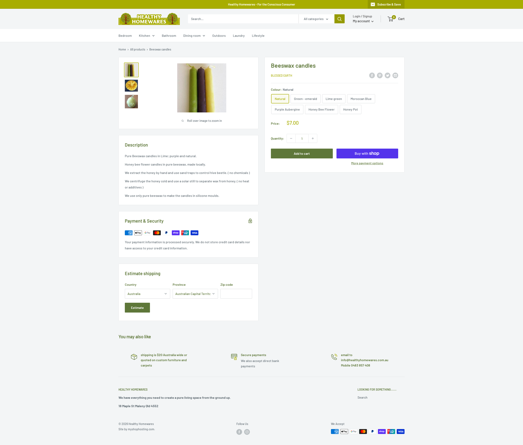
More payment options (367, 163)
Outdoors (219, 35)
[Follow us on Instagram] (247, 432)
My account (361, 21)
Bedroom (125, 35)
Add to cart (302, 153)
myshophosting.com (141, 429)
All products (137, 49)
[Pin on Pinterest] (380, 75)
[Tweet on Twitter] (387, 75)
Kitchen (144, 35)
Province (179, 284)
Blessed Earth (281, 75)
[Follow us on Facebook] (239, 432)
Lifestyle (258, 35)
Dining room (192, 35)
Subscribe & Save (389, 4)
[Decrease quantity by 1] (291, 138)
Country (130, 284)
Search (363, 397)
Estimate (137, 307)
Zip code (226, 284)
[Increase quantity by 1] (312, 138)
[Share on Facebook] (372, 75)
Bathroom (169, 35)
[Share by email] (395, 75)
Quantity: (277, 138)
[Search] (339, 18)
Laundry (239, 35)
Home (122, 49)
